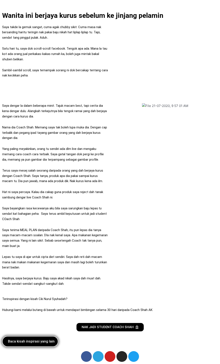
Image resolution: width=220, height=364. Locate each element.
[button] (110, 4)
